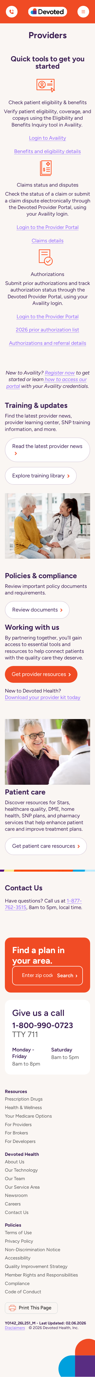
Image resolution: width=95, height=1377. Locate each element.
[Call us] (12, 12)
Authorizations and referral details (47, 343)
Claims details (48, 241)
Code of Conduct (23, 1291)
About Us (14, 1161)
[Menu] (83, 12)
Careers (13, 1203)
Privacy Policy (19, 1241)
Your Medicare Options (28, 1116)
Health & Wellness (23, 1107)
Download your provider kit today (42, 697)
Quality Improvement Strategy (36, 1266)
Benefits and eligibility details (47, 151)
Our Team (15, 1178)
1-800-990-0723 (42, 1030)
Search (67, 975)
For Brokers (16, 1132)
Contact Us (16, 1212)
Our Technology (21, 1170)
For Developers (20, 1141)
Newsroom (16, 1195)
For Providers (18, 1124)
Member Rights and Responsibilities (41, 1274)
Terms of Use (18, 1232)
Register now (60, 373)
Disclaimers (15, 1327)
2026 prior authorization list (47, 330)
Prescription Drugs (24, 1099)
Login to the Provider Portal (48, 227)
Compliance (17, 1283)
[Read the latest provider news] (47, 453)
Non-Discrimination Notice (32, 1249)
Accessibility (17, 1257)
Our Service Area (22, 1187)
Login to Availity (47, 138)
